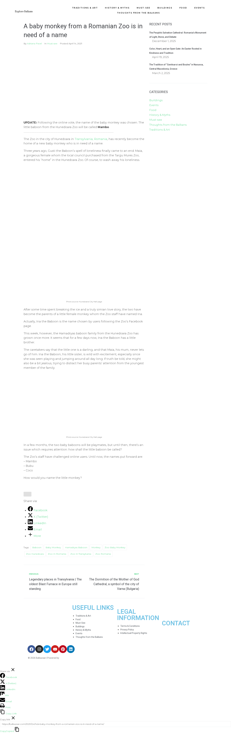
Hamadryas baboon (76, 547)
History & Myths (159, 114)
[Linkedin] (71, 649)
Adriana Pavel (34, 43)
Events (154, 105)
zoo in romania (57, 553)
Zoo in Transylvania (80, 553)
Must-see (52, 43)
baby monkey (53, 547)
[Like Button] (27, 494)
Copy (7, 731)
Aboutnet (64, 658)
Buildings (156, 100)
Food (152, 110)
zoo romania (103, 553)
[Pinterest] (63, 649)
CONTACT (176, 623)
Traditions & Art (159, 129)
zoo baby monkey (115, 547)
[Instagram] (39, 649)
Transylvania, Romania (91, 139)
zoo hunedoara (35, 553)
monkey (95, 547)
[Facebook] (31, 649)
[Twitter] (47, 649)
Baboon (36, 547)
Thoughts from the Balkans (168, 124)
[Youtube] (55, 649)
